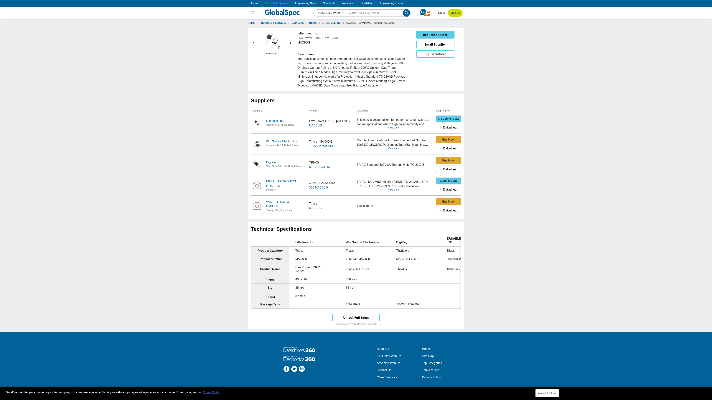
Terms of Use (430, 370)
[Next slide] (290, 43)
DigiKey (271, 162)
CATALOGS (298, 23)
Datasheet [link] (438, 54)
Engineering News (306, 3)
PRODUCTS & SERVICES (273, 23)
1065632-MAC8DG (321, 146)
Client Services (387, 377)
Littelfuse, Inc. (275, 120)
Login (441, 12)
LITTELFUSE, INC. (331, 23)
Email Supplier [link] (435, 44)
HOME (251, 23)
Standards (329, 3)
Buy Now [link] (448, 139)
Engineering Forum (391, 3)
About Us (383, 348)
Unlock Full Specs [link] (356, 318)
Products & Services (277, 3)
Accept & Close (547, 393)
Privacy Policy (431, 377)
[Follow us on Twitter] (294, 369)
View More (393, 127)
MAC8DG (315, 125)
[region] (356, 393)
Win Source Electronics (281, 141)
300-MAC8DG (318, 187)
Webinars (347, 3)
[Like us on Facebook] (286, 369)
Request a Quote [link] (435, 35)
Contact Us (384, 370)
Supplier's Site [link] (450, 118)
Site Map (428, 356)
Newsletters (366, 3)
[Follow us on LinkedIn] (302, 369)
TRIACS (313, 23)
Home (254, 3)
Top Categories (432, 363)
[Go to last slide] (253, 43)
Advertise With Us (388, 363)
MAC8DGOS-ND (320, 167)
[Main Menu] (252, 13)
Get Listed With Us (389, 356)
